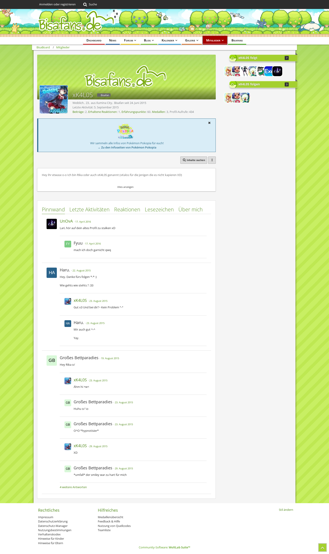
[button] (209, 123)
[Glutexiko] (261, 71)
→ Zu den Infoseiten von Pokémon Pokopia (127, 147)
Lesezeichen (159, 209)
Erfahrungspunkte (134, 112)
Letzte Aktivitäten (89, 209)
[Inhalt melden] (203, 220)
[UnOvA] (277, 71)
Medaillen (158, 112)
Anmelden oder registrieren (57, 4)
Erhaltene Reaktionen (102, 112)
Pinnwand (53, 209)
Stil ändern (286, 510)
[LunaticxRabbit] (229, 71)
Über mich (190, 209)
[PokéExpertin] (253, 71)
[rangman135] (245, 71)
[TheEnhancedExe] (269, 71)
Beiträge (78, 112)
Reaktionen (127, 209)
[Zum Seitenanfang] (322, 547)
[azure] (237, 71)
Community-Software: (164, 547)
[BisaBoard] (164, 23)
